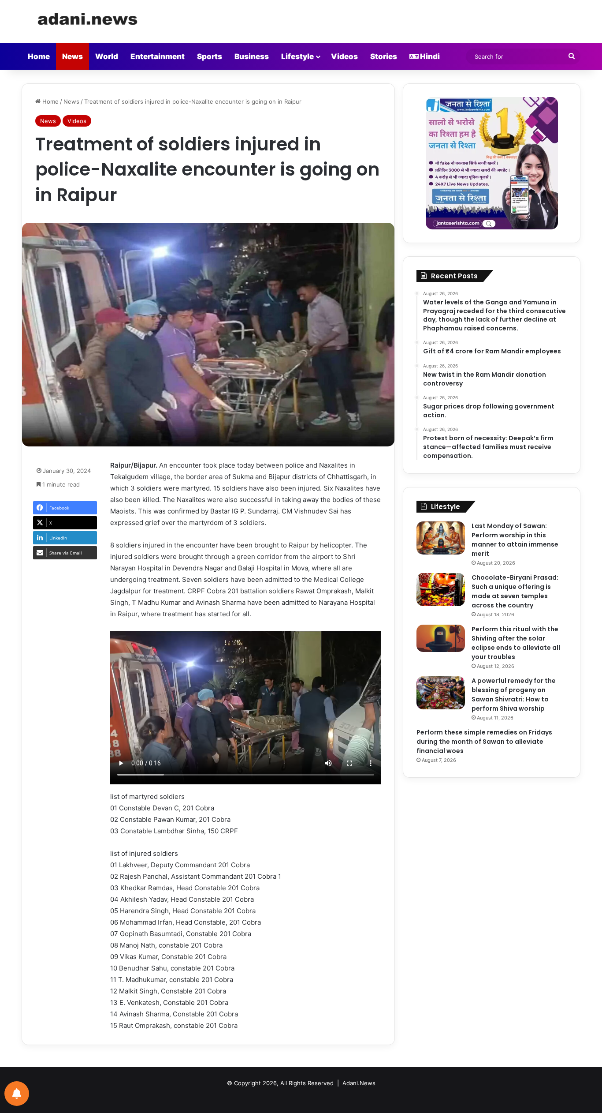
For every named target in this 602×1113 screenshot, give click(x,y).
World (106, 56)
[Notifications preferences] (16, 1093)
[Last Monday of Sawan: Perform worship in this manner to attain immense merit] (440, 538)
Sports (209, 56)
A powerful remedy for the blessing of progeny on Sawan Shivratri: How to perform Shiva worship (514, 694)
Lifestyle (297, 56)
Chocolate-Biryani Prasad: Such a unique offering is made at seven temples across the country (515, 591)
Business (251, 56)
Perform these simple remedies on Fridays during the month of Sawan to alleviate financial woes (484, 741)
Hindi (429, 56)
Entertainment (157, 56)
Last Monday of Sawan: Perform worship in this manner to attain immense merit (515, 539)
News (72, 56)
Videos (344, 56)
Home (39, 56)
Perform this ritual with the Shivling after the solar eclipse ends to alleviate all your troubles (516, 643)
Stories (383, 56)
